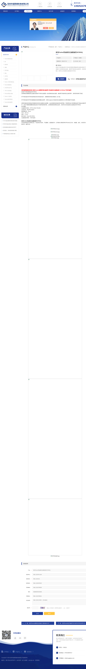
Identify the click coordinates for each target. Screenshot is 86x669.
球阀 (6, 67)
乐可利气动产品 (8, 87)
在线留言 (62, 11)
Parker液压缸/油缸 (9, 93)
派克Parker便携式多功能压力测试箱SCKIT (39, 623)
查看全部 (5, 106)
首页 (56, 46)
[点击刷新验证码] (42, 608)
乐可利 (6, 76)
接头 (6, 73)
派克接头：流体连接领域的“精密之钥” (10, 130)
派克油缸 (7, 70)
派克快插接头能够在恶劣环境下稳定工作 (10, 127)
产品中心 (28, 11)
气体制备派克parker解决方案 (9, 133)
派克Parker (6, 54)
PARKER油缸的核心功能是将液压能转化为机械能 (10, 124)
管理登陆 (37, 660)
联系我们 (74, 11)
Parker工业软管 (8, 96)
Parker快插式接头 (9, 58)
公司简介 (6, 651)
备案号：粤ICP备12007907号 (8, 660)
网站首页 (5, 11)
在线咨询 (62, 79)
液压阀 (6, 79)
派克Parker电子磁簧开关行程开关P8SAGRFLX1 (73, 623)
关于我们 (17, 11)
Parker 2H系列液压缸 (9, 81)
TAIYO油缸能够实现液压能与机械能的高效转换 (10, 120)
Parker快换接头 (8, 84)
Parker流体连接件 (9, 102)
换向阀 (6, 64)
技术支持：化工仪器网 (22, 660)
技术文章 (51, 11)
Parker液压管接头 (9, 99)
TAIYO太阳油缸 (8, 90)
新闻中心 (39, 11)
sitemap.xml (31, 660)
